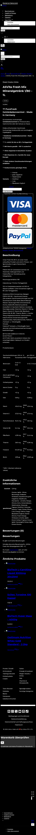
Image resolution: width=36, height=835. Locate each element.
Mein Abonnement (13, 24)
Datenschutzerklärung (18, 719)
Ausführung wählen (12, 584)
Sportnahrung (9, 11)
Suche (2, 30)
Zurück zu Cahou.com (10, 3)
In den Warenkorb (7, 191)
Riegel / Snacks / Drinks (11, 82)
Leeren (11, 187)
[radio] (18, 173)
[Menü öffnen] (2, 53)
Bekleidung (9, 15)
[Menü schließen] (31, 798)
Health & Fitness (10, 13)
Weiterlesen (10, 650)
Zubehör (8, 17)
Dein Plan (32, 821)
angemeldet (14, 550)
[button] (7, 37)
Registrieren (11, 41)
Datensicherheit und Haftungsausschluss (19, 722)
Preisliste (10, 22)
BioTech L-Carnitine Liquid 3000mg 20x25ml (19, 573)
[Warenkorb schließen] (2, 742)
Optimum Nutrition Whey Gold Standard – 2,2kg (19, 641)
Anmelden (10, 39)
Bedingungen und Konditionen (18, 716)
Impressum (19, 725)
